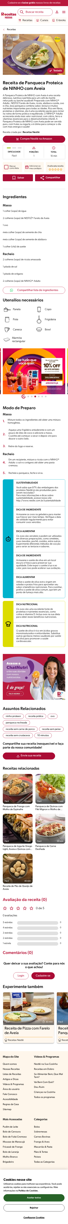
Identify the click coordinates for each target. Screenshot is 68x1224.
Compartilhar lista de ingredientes (37, 290)
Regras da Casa (11, 1104)
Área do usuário (11, 1089)
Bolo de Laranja (11, 1152)
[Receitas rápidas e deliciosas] (34, 371)
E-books (61, 20)
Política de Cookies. (28, 1191)
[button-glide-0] (28, 396)
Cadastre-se (43, 975)
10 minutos (43, 735)
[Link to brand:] (57, 39)
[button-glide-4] (42, 396)
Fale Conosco (10, 1094)
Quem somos (10, 1064)
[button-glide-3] (39, 396)
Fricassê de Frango (13, 1147)
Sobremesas (40, 1132)
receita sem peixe (51, 729)
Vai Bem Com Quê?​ (44, 1082)
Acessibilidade (10, 1099)
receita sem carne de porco (20, 729)
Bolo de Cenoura (12, 1132)
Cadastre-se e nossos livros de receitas (34, 3)
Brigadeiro (8, 1162)
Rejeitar (34, 1208)
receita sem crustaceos (18, 735)
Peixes (37, 1157)
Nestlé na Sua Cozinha (46, 1064)
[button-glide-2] (35, 396)
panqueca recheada (16, 722)
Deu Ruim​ (39, 1087)
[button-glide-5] (46, 396)
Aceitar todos (34, 1198)
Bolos (37, 1127)
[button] (50, 177)
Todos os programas (44, 1097)
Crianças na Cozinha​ (44, 1092)
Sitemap (7, 1109)
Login (21, 975)
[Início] (8, 15)
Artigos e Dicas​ (10, 1079)
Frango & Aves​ (42, 1142)
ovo (53, 716)
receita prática (35, 716)
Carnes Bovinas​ (42, 1137)
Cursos (44, 20)
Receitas (27, 20)
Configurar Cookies (34, 1217)
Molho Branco (10, 1157)
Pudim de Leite (10, 1127)
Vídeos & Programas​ (13, 1084)
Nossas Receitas (11, 1069)
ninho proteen (13, 716)
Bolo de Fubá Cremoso (15, 1137)
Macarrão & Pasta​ (43, 1147)
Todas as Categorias (44, 1162)
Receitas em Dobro (44, 1069)
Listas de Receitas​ (12, 1074)
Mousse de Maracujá (14, 1142)
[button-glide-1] (32, 396)
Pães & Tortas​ (41, 1152)
